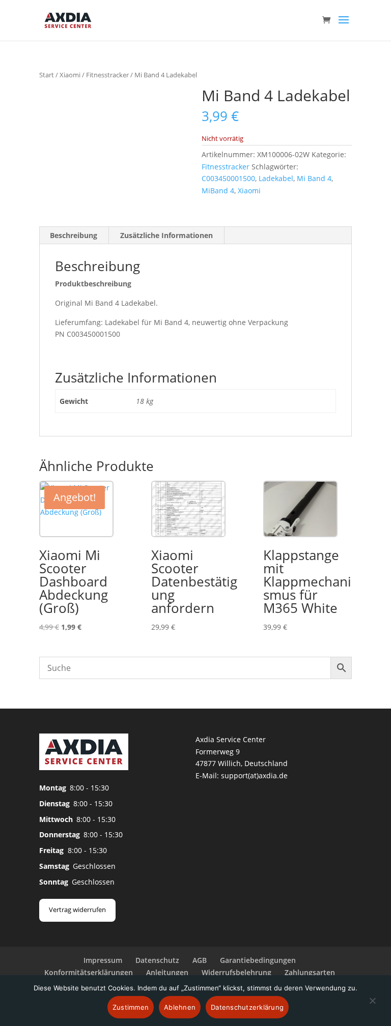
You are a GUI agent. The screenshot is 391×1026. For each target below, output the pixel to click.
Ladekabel (276, 178)
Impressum (102, 960)
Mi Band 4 (314, 178)
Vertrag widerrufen (77, 909)
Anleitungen (167, 972)
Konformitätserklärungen (88, 972)
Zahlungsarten (310, 972)
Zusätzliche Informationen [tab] (166, 235)
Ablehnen (180, 1007)
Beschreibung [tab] (73, 235)
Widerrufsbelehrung (236, 972)
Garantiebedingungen (258, 960)
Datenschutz (157, 960)
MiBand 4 (218, 190)
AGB (199, 960)
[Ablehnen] (372, 1006)
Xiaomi (70, 74)
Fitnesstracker (107, 74)
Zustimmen (131, 1007)
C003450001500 (228, 178)
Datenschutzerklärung (247, 1007)
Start (46, 74)
